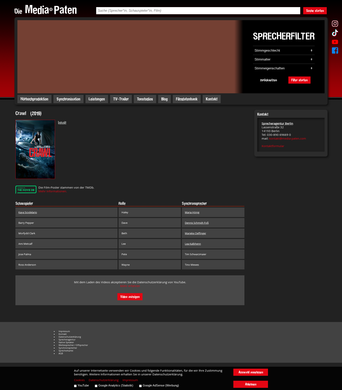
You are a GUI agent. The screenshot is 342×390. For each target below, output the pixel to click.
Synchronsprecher (68, 348)
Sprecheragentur (67, 339)
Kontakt (212, 99)
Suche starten (315, 10)
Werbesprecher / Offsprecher (73, 345)
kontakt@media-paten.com (287, 138)
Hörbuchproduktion (34, 99)
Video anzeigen (130, 296)
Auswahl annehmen (250, 372)
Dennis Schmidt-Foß (197, 223)
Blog (164, 99)
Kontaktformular (273, 146)
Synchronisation (68, 99)
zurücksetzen (268, 79)
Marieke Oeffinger (195, 233)
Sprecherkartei (66, 350)
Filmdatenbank (187, 99)
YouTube (83, 385)
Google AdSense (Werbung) (161, 385)
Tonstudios (145, 99)
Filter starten (299, 79)
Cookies (79, 380)
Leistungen (97, 99)
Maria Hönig (192, 212)
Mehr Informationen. (52, 191)
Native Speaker (66, 342)
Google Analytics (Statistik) (115, 385)
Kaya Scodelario (27, 212)
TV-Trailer (121, 99)
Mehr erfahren (130, 286)
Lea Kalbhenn (193, 244)
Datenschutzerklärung (70, 336)
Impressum (64, 331)
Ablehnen (250, 384)
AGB (61, 353)
